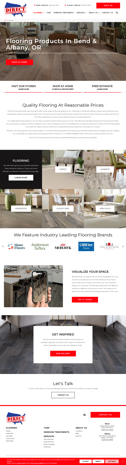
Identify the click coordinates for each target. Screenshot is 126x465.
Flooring (37, 13)
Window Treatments (64, 13)
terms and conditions (37, 463)
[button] (43, 13)
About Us (93, 13)
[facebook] (84, 415)
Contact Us (107, 13)
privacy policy (21, 463)
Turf (48, 13)
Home (5, 20)
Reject (98, 461)
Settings (112, 461)
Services (80, 13)
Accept (86, 461)
